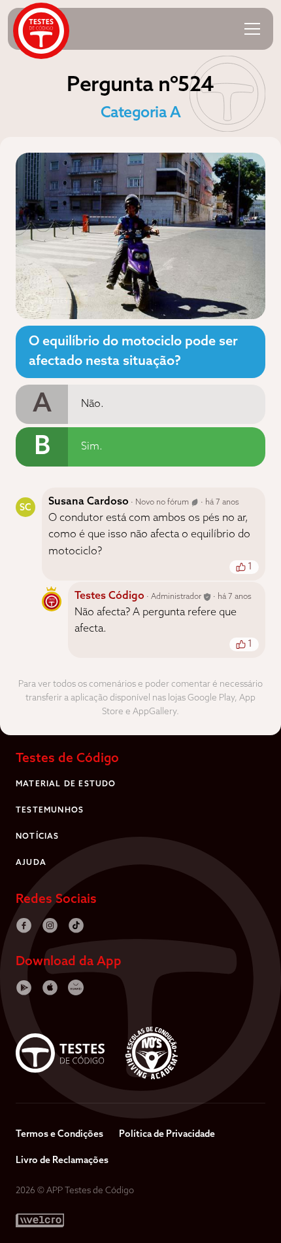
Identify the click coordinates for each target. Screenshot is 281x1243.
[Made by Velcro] (40, 1220)
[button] (252, 29)
